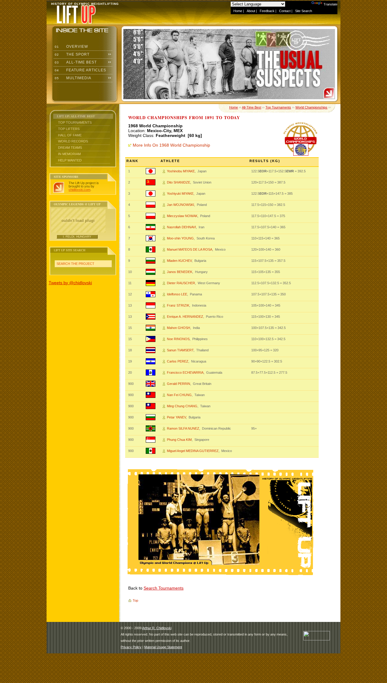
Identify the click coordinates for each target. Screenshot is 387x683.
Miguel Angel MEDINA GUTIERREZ (193, 451)
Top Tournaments (75, 122)
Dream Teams (70, 147)
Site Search (303, 11)
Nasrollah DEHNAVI (181, 227)
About (251, 11)
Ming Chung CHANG (182, 406)
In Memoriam (69, 154)
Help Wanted (70, 160)
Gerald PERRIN (178, 383)
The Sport (71, 54)
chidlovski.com (79, 189)
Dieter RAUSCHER (181, 283)
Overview (71, 46)
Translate (330, 4)
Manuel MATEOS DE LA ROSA (189, 249)
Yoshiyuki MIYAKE (180, 193)
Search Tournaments (164, 588)
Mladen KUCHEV (179, 260)
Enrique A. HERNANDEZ (185, 316)
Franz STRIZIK (178, 305)
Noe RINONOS (178, 339)
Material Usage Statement (163, 647)
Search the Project (75, 263)
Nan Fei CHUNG (179, 395)
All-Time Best (75, 62)
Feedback (267, 11)
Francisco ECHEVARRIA (185, 372)
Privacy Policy (131, 647)
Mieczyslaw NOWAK (182, 216)
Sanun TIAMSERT (180, 350)
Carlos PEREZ (177, 361)
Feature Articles (80, 70)
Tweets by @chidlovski (70, 282)
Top (135, 600)
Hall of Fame (70, 135)
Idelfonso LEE (177, 294)
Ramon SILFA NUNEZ (183, 428)
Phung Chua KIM (179, 439)
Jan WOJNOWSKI (180, 205)
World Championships (311, 107)
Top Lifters (69, 129)
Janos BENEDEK (179, 272)
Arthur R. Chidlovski (156, 628)
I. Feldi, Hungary (77, 236)
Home (237, 11)
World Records (73, 141)
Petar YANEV (176, 417)
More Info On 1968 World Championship (171, 145)
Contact (285, 11)
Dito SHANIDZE (178, 182)
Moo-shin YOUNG (180, 238)
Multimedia (72, 78)
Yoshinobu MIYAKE (181, 171)
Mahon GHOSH (178, 328)
